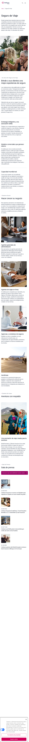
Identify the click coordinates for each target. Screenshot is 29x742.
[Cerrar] (26, 719)
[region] (14, 430)
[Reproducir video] (13, 418)
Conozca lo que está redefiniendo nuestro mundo (13, 472)
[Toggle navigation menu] (25, 3)
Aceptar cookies (14, 739)
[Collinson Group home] (5, 3)
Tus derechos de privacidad (13, 734)
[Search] (22, 3)
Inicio (2, 8)
